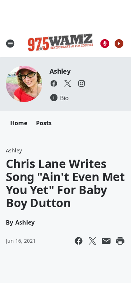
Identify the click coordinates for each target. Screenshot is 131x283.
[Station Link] (60, 43)
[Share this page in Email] (106, 241)
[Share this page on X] (92, 241)
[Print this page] (120, 241)
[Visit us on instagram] (81, 83)
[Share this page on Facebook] (79, 241)
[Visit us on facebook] (53, 83)
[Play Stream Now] (119, 43)
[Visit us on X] (67, 83)
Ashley (60, 71)
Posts (44, 123)
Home (18, 123)
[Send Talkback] (104, 43)
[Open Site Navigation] (10, 43)
